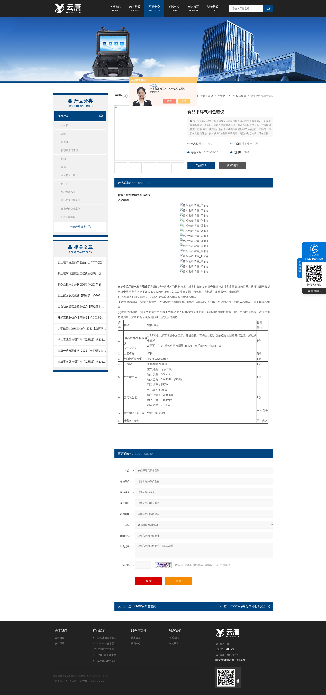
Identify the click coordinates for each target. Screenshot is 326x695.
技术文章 (136, 637)
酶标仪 (64, 183)
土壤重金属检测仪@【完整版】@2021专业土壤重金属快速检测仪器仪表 (82, 361)
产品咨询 (201, 165)
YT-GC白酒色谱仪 (145, 606)
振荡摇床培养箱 (69, 150)
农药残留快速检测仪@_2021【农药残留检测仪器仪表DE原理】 (82, 328)
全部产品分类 (78, 226)
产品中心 (154, 8)
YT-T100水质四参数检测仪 (106, 637)
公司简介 (59, 637)
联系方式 (174, 637)
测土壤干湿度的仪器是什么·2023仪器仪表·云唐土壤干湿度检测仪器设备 (82, 262)
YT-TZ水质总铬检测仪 (104, 660)
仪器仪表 (63, 116)
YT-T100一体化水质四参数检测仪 (106, 643)
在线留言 (193, 8)
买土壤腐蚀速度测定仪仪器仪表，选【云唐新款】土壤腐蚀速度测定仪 (82, 273)
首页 (210, 95)
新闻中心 (174, 8)
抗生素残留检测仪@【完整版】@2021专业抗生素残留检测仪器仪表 (82, 339)
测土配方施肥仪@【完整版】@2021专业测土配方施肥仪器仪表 (82, 295)
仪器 (63, 167)
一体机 (64, 125)
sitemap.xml (97, 681)
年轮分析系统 (68, 192)
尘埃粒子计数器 (69, 175)
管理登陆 (84, 681)
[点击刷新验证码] (163, 565)
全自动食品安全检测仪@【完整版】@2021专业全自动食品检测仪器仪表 (82, 306)
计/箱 (64, 158)
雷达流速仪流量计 (70, 200)
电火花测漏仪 (68, 216)
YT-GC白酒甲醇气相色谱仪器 (247, 606)
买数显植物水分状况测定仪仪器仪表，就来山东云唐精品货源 (82, 284)
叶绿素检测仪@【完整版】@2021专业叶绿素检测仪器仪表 (82, 317)
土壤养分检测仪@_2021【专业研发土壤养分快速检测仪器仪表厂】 (82, 350)
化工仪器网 (70, 681)
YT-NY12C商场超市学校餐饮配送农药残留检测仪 (106, 655)
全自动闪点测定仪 (70, 208)
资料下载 (59, 643)
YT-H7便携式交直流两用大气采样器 (106, 649)
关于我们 (134, 8)
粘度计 (64, 142)
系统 (63, 133)
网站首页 (115, 8)
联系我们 (212, 8)
